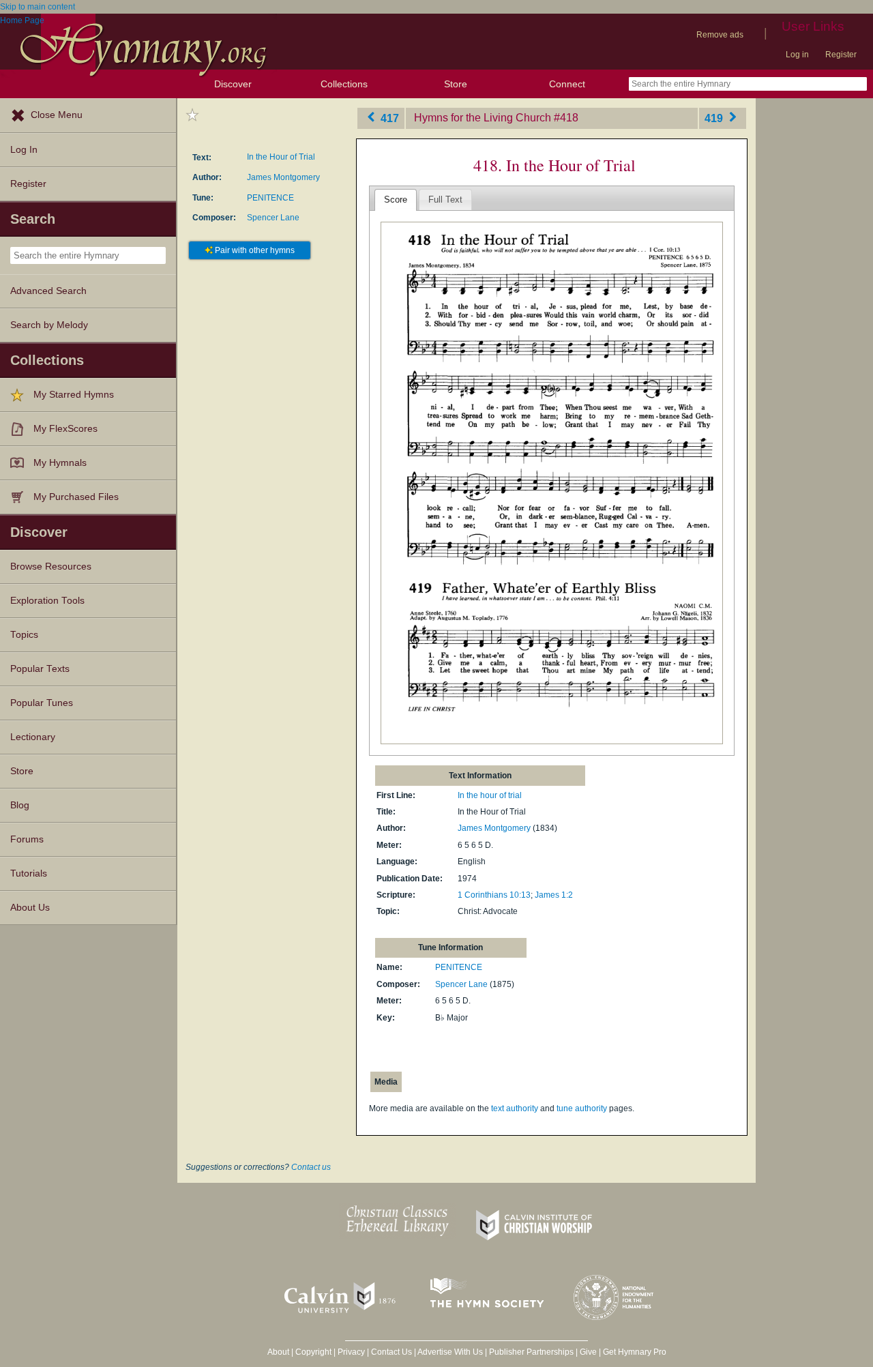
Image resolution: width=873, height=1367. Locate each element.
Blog (19, 805)
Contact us (311, 1167)
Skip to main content (37, 7)
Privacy (351, 1352)
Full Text (445, 199)
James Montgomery (283, 177)
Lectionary (32, 737)
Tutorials (28, 873)
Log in (797, 54)
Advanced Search (48, 291)
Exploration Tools (47, 601)
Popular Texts (40, 669)
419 (715, 117)
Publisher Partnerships (531, 1352)
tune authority (582, 1108)
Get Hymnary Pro (634, 1352)
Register (841, 54)
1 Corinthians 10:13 (494, 895)
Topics (24, 635)
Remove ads (719, 35)
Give (588, 1352)
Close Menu (57, 115)
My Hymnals (60, 463)
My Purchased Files (76, 497)
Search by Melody (49, 325)
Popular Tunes (41, 703)
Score (395, 199)
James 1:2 (554, 895)
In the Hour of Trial (281, 157)
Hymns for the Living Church (482, 117)
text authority (514, 1108)
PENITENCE (270, 198)
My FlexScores (65, 429)
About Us (30, 907)
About (278, 1352)
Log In (24, 150)
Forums (27, 839)
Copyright (313, 1352)
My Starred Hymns (73, 394)
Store (455, 83)
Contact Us (391, 1352)
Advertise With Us (450, 1352)
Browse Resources (50, 566)
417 (388, 117)
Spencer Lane (273, 217)
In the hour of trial (490, 795)
